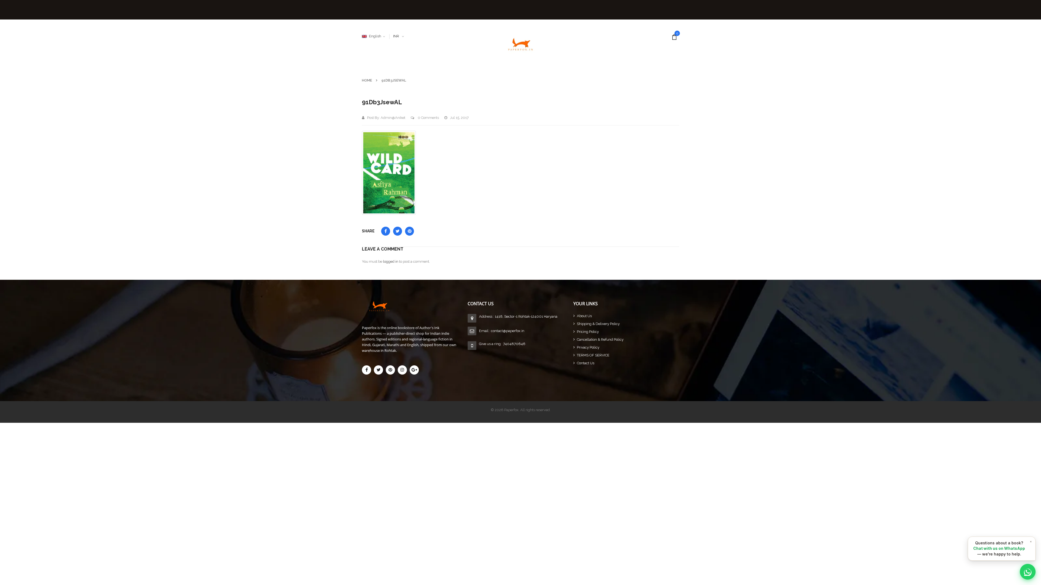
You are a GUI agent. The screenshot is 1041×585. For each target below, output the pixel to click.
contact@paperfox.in (507, 331)
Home (367, 80)
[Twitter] (378, 370)
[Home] (415, 306)
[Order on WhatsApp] (1028, 572)
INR (396, 36)
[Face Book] (366, 370)
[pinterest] (390, 370)
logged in (390, 261)
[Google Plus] (414, 370)
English (375, 36)
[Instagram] (402, 370)
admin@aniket (393, 118)
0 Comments (428, 118)
